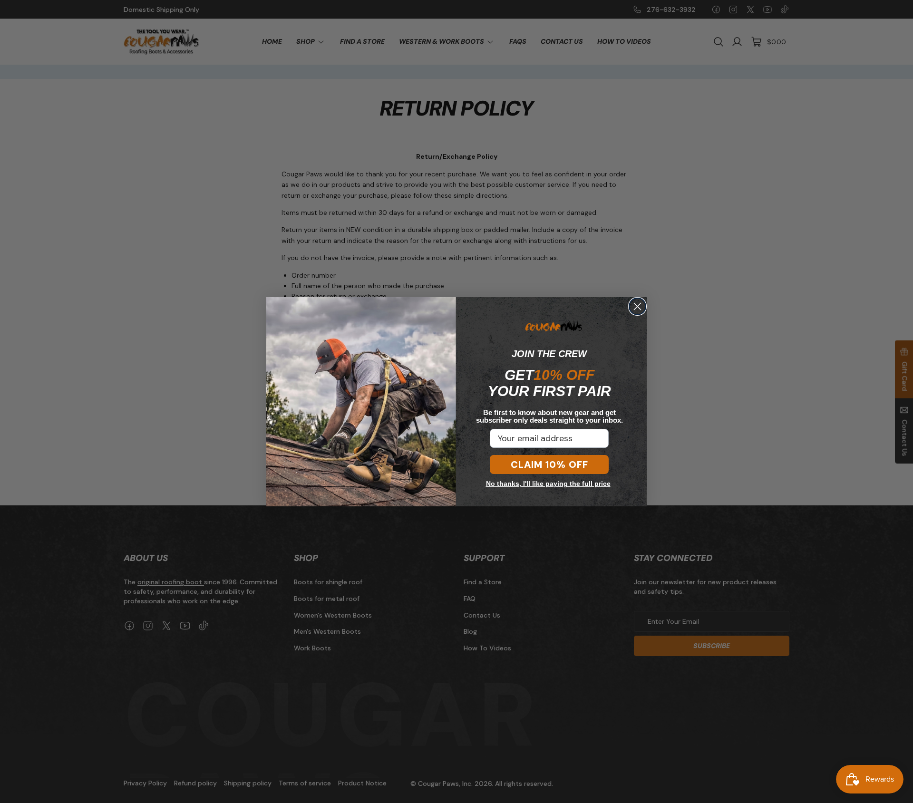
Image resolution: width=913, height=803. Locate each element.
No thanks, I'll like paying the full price (548, 483)
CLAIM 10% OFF (549, 464)
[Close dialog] (637, 306)
